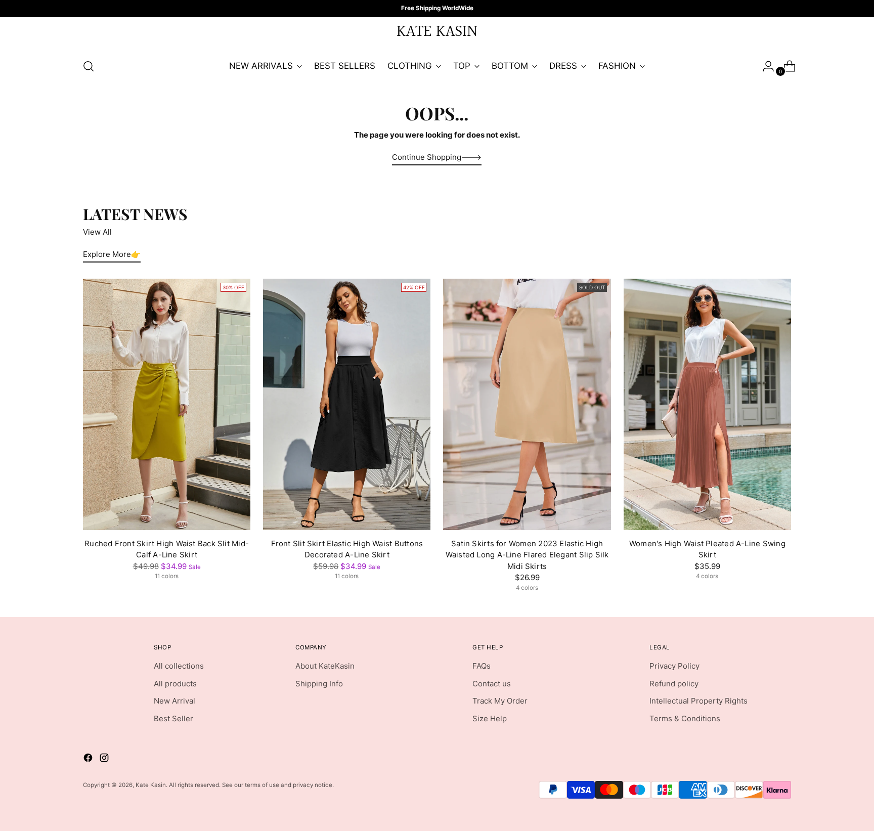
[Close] (564, 317)
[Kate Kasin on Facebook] (429, 503)
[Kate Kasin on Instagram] (445, 503)
